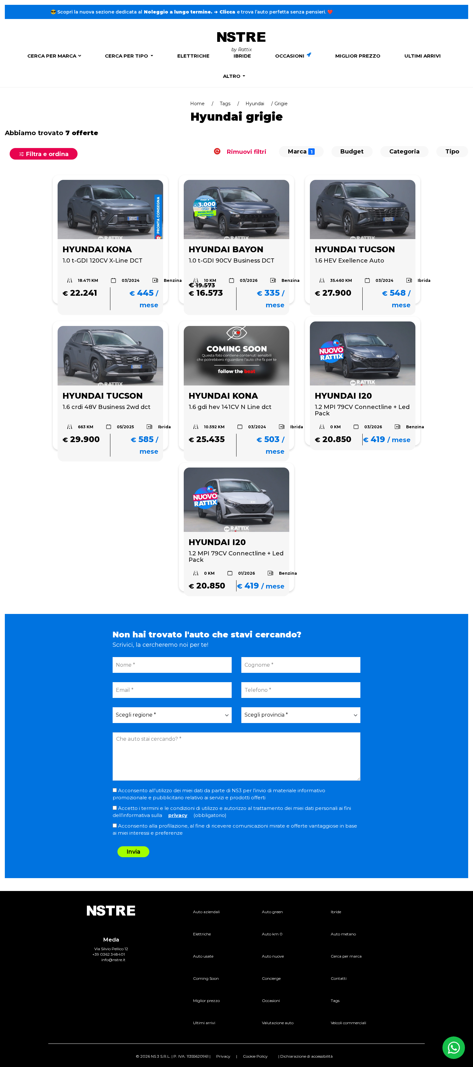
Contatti (339, 978)
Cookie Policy (255, 1056)
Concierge (271, 978)
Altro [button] (232, 76)
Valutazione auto (277, 1022)
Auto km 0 (272, 934)
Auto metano (343, 934)
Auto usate (203, 956)
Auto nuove (273, 956)
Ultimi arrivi (422, 56)
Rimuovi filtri (245, 151)
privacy (177, 815)
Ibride (242, 56)
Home (197, 104)
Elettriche (193, 56)
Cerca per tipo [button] (127, 56)
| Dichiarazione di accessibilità (305, 1056)
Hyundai (255, 104)
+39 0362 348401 (108, 954)
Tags (225, 104)
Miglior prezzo (357, 56)
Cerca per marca (51, 56)
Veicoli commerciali (348, 1022)
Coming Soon (206, 978)
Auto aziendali (206, 911)
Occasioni (290, 56)
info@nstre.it (113, 959)
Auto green (272, 911)
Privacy (223, 1056)
